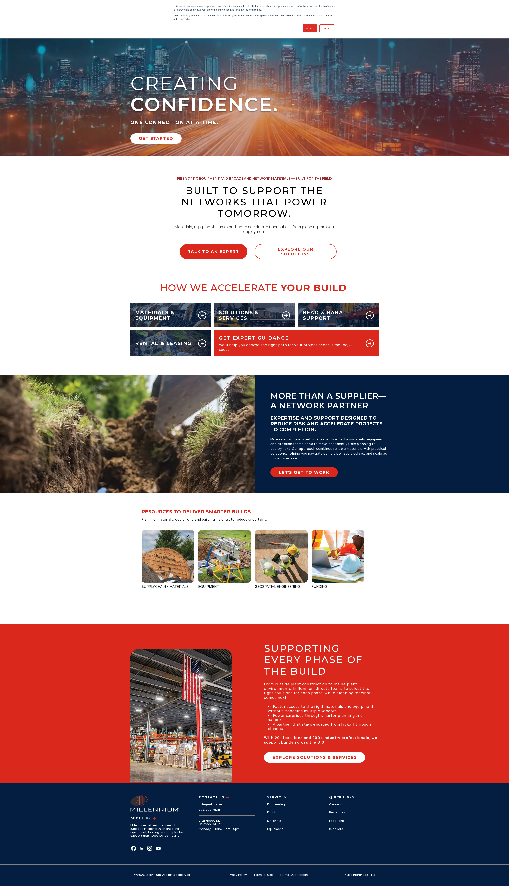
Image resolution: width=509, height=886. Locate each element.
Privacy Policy (237, 875)
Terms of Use (263, 875)
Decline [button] (327, 28)
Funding (273, 812)
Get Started (156, 138)
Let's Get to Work (304, 472)
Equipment (275, 829)
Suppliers (336, 829)
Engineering (276, 804)
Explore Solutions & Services (314, 757)
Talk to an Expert (213, 251)
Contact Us (211, 797)
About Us (140, 818)
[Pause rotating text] (293, 104)
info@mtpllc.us (211, 804)
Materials (274, 821)
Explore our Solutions (295, 251)
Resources (337, 812)
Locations (336, 821)
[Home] (154, 803)
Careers (335, 804)
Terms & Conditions (294, 875)
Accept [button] (310, 28)
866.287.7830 (209, 810)
